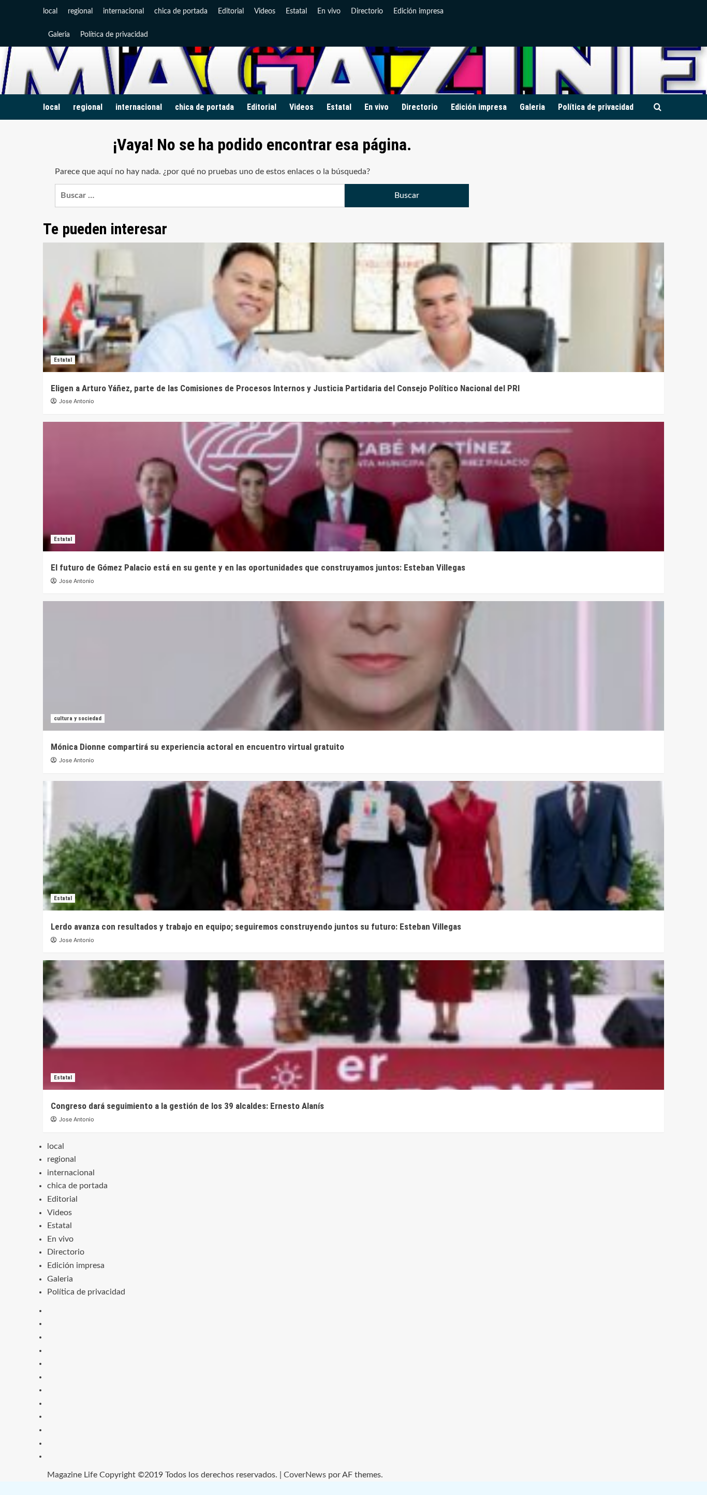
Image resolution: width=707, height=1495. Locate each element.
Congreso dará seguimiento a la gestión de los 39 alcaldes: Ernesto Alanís (187, 1106)
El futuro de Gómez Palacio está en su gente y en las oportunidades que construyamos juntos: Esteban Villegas (258, 567)
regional (80, 11)
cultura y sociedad (77, 718)
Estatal (296, 11)
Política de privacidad (114, 34)
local (50, 11)
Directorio (367, 11)
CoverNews (305, 1475)
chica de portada (181, 11)
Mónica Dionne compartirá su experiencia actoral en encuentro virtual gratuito (197, 747)
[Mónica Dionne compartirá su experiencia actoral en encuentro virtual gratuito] (353, 666)
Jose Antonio (76, 401)
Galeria (59, 34)
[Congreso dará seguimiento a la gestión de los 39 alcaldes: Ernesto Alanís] (353, 1025)
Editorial (231, 11)
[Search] (657, 107)
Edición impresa (418, 11)
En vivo (329, 11)
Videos (264, 11)
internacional (123, 11)
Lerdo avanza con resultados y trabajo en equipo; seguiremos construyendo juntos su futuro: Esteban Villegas (256, 926)
